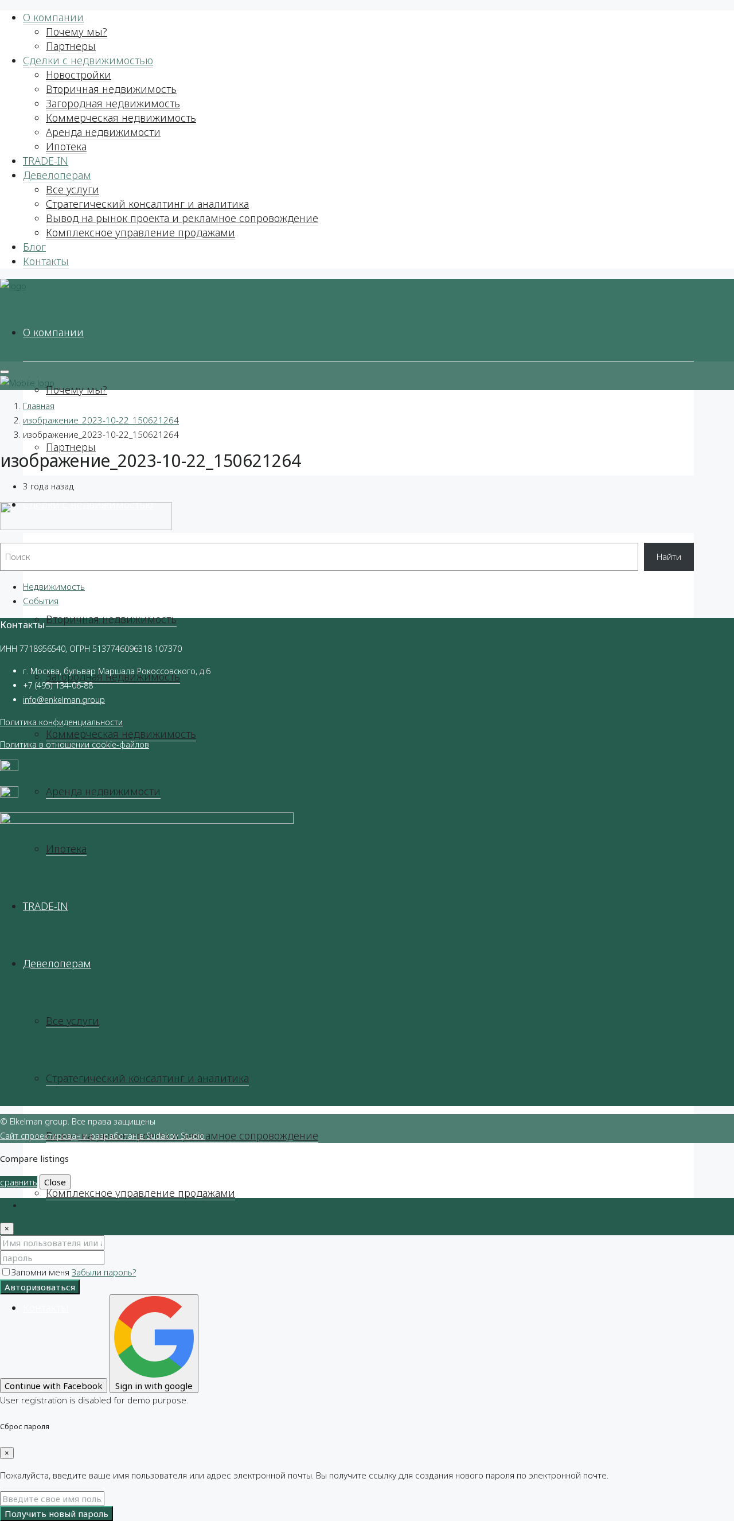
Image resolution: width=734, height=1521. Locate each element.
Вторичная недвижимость (111, 89)
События (40, 600)
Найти (669, 556)
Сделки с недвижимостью (88, 60)
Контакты (46, 261)
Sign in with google (154, 1385)
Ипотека (66, 146)
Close (55, 1182)
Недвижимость (54, 586)
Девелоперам (57, 175)
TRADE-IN (45, 161)
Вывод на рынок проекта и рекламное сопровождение (182, 218)
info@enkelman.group (64, 699)
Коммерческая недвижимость (121, 118)
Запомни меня (41, 1272)
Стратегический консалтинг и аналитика (147, 204)
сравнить (18, 1182)
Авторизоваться (40, 1287)
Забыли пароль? (104, 1272)
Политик (16, 722)
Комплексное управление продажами (140, 232)
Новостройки (78, 74)
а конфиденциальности (77, 722)
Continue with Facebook (54, 1385)
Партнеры (71, 46)
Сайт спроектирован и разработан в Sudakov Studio (102, 1135)
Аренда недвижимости (103, 132)
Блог (34, 247)
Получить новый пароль (56, 1513)
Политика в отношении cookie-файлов (74, 744)
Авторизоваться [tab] (55, 1205)
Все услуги (72, 189)
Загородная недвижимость (113, 103)
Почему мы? (76, 31)
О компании (53, 17)
